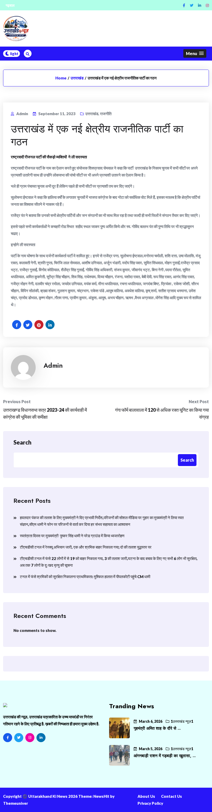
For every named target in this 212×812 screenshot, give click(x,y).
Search (22, 442)
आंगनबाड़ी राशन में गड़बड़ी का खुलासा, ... (165, 756)
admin (53, 365)
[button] (194, 53)
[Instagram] (207, 5)
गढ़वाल (10, 5)
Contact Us (171, 796)
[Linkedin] (199, 5)
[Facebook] (184, 5)
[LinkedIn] (41, 737)
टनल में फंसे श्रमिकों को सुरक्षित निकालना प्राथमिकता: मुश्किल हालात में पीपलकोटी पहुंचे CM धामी (85, 576)
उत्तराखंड (77, 78)
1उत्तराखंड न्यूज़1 (182, 721)
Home (60, 78)
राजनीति (105, 113)
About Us (146, 796)
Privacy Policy (150, 803)
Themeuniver (15, 803)
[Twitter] (191, 5)
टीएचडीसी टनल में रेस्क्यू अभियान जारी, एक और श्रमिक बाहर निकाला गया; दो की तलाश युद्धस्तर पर (86, 547)
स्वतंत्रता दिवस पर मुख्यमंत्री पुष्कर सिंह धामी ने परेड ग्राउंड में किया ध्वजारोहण (72, 535)
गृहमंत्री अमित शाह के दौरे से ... (157, 728)
